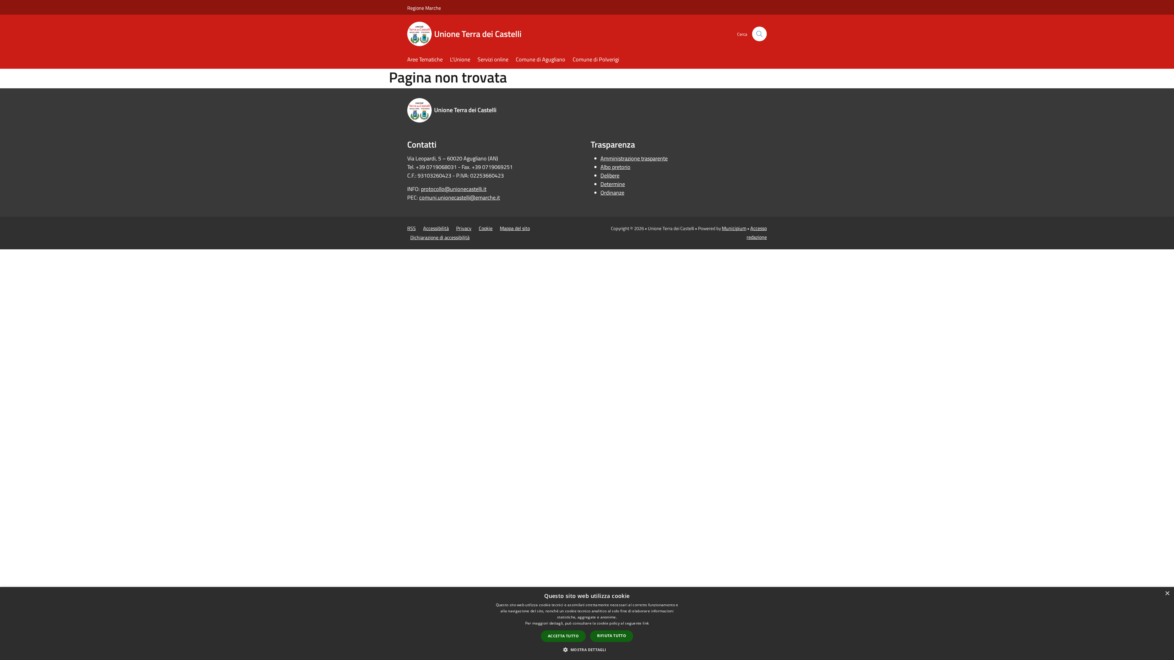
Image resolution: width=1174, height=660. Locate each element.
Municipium (734, 228)
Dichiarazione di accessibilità (440, 237)
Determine (612, 184)
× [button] (1167, 593)
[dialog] (587, 623)
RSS (411, 228)
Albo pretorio (615, 167)
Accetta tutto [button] (563, 636)
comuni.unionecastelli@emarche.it (459, 197)
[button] (587, 650)
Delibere (609, 175)
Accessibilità (436, 228)
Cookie (486, 228)
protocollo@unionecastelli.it (453, 189)
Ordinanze (612, 193)
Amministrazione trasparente (634, 158)
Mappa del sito (515, 228)
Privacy (463, 228)
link (646, 623)
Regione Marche (424, 8)
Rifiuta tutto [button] (611, 635)
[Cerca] (759, 34)
